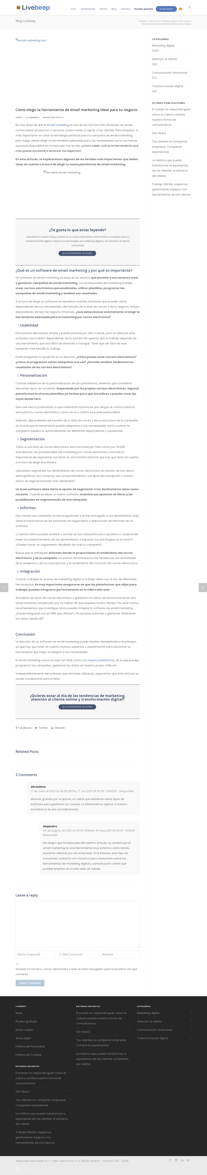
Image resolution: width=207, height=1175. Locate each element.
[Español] (180, 9)
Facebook (24, 728)
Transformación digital (167, 86)
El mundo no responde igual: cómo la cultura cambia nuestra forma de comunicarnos (171, 117)
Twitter (43, 728)
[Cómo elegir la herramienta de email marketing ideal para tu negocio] (78, 70)
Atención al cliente (164, 59)
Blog (113, 9)
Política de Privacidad (30, 1046)
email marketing (58, 125)
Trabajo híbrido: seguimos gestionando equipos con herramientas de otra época (171, 189)
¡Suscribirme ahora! (77, 253)
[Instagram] (176, 1160)
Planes (103, 9)
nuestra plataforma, (101, 660)
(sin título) (159, 133)
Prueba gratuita (144, 9)
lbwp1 (19, 117)
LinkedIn (59, 728)
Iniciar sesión (166, 9)
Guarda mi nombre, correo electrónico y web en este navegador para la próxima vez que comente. (76, 971)
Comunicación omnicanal (169, 73)
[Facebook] (170, 1160)
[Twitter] (188, 1160)
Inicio (73, 9)
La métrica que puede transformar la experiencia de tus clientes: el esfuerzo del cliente (170, 168)
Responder (126, 791)
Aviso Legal (23, 1038)
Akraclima (38, 787)
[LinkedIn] (182, 1160)
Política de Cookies (28, 1055)
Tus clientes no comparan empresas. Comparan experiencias (169, 147)
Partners (125, 9)
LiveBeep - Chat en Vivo (149, 21)
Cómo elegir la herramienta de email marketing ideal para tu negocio (76, 109)
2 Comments (32, 117)
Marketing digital (169, 21)
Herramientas (88, 9)
